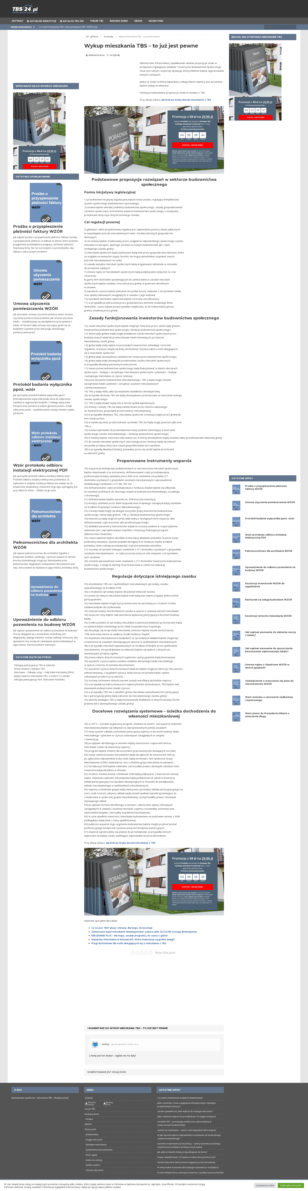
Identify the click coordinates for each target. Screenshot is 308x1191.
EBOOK (138, 28)
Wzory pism (156, 28)
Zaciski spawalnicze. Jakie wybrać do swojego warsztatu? (185, 1119)
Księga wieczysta (94, 1147)
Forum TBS (96, 28)
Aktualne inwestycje (43, 29)
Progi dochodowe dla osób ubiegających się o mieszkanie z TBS (128, 951)
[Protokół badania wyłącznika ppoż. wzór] (236, 532)
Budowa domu (119, 28)
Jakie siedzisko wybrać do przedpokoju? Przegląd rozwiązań (186, 1124)
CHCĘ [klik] (173, 4)
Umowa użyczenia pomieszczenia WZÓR (270, 510)
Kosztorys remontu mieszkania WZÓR (268, 624)
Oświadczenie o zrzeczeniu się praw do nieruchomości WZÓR (269, 690)
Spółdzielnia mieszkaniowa (99, 1157)
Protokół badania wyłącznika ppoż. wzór (269, 526)
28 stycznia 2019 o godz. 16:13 (124, 1052)
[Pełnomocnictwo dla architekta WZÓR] (236, 565)
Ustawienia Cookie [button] (265, 1185)
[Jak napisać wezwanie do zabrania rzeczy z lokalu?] (236, 646)
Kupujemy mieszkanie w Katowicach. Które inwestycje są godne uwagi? (133, 947)
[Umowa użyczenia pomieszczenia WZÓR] (236, 516)
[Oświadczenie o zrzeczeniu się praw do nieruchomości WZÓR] (236, 695)
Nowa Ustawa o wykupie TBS (29, 676)
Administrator (96, 63)
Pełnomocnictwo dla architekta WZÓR (268, 559)
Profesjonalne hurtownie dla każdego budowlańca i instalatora (188, 1175)
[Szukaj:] (280, 34)
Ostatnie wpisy (242, 486)
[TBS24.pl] (154, 17)
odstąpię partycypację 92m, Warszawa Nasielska (39, 687)
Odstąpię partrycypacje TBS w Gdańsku (34, 673)
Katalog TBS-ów (73, 29)
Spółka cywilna (93, 1173)
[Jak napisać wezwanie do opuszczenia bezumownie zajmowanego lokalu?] (236, 662)
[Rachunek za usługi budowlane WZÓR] (236, 614)
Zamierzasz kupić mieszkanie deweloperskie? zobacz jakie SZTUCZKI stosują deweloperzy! (144, 939)
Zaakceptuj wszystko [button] (291, 1185)
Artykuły (17, 28)
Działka (89, 1127)
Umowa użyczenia (94, 1178)
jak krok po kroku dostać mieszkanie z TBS (186, 107)
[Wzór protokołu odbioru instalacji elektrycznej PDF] (236, 549)
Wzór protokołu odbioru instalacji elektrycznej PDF (265, 544)
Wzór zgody (91, 1162)
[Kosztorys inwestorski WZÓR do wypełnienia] (236, 597)
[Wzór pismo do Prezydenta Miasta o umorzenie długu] (236, 727)
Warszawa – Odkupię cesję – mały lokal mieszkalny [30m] (44, 680)
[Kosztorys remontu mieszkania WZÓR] (236, 630)
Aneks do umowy (94, 1168)
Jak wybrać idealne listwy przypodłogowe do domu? (182, 1160)
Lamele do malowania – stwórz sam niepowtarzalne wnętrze (186, 1138)
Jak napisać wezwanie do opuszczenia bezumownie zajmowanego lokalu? (268, 658)
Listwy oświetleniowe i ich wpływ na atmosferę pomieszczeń (186, 1165)
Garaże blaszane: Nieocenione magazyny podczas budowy (186, 1170)
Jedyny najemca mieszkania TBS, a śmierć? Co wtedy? (42, 684)
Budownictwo (92, 1142)
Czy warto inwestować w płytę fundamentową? (180, 1105)
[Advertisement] (111, 91)
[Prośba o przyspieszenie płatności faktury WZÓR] (236, 500)
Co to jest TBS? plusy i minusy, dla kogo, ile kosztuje (122, 935)
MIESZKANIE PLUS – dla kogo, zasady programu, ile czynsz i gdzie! (129, 943)
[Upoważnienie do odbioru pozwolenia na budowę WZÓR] (236, 581)
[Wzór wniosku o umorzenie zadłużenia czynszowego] (236, 711)
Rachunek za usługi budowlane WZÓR (268, 607)
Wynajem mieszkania (96, 1152)
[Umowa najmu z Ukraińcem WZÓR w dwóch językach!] (236, 679)
